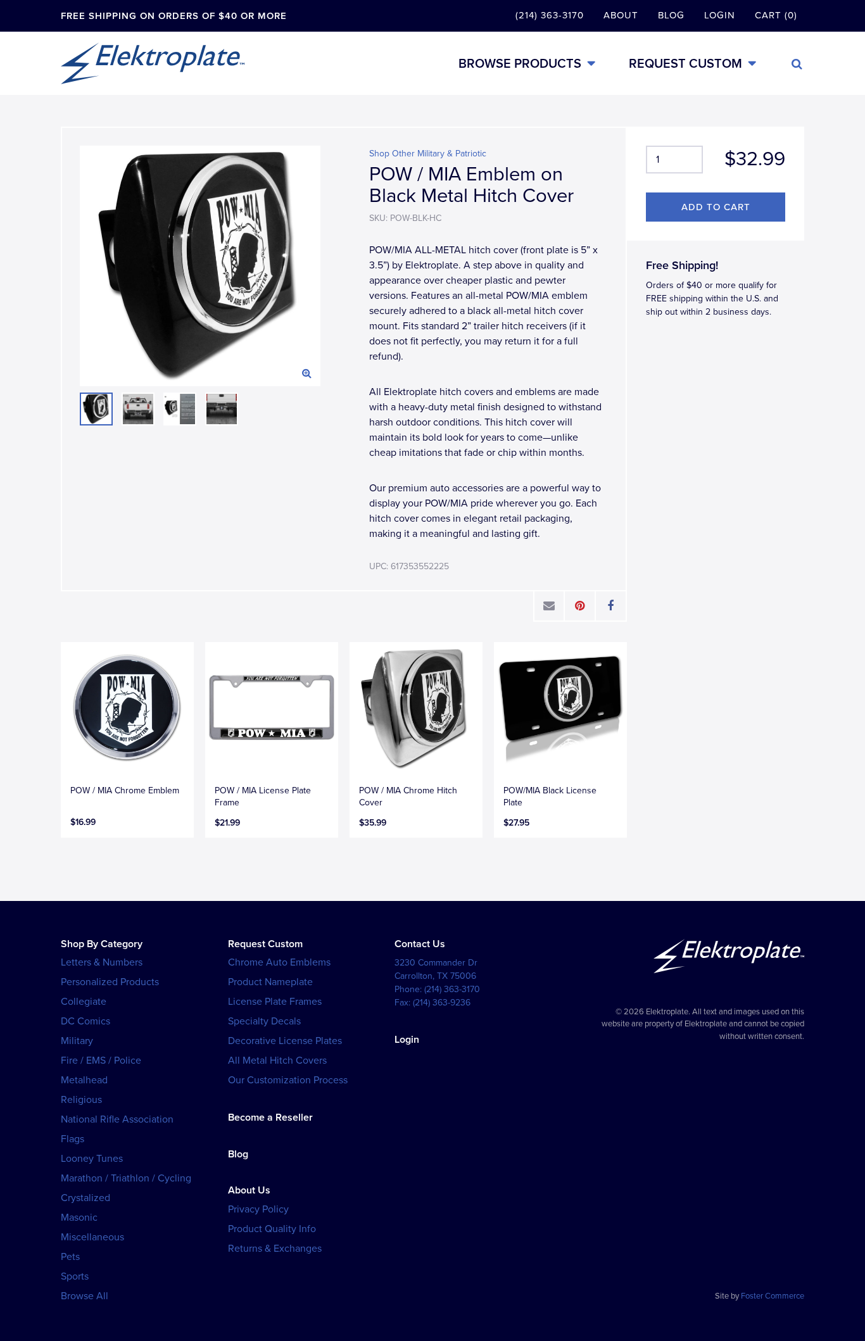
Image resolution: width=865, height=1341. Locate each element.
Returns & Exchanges (275, 1248)
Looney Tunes (92, 1158)
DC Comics (85, 1021)
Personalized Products (110, 982)
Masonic (79, 1217)
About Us (249, 1190)
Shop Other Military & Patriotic (427, 153)
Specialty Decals (264, 1021)
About (620, 15)
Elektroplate (152, 63)
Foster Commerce (772, 1296)
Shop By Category (101, 944)
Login (719, 15)
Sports (75, 1276)
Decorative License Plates (285, 1041)
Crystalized (85, 1198)
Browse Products (519, 63)
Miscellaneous (92, 1237)
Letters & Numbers (101, 962)
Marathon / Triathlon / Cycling (126, 1178)
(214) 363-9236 (441, 1002)
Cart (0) (776, 15)
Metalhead (84, 1080)
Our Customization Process (288, 1080)
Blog (671, 15)
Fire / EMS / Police (101, 1060)
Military (77, 1041)
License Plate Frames (275, 1001)
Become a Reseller (270, 1117)
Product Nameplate (270, 982)
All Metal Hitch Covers (277, 1060)
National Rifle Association (117, 1119)
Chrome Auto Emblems (279, 962)
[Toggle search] (797, 64)
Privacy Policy (258, 1209)
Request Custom (685, 63)
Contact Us (420, 944)
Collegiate (83, 1001)
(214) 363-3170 (549, 15)
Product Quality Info (272, 1229)
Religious (81, 1099)
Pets (70, 1256)
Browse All (84, 1296)
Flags (72, 1139)
